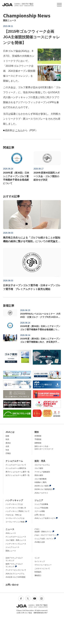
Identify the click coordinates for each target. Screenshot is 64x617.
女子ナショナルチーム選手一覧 (18, 475)
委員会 (8, 443)
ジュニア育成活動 (41, 508)
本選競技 (37, 436)
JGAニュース (11, 533)
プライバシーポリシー (43, 565)
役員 (7, 439)
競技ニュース (11, 551)
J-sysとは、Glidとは (13, 515)
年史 (7, 450)
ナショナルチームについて (16, 465)
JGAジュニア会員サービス (44, 518)
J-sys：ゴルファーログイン (45, 535)
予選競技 (37, 439)
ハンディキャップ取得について (18, 511)
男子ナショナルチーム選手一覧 (18, 472)
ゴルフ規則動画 (40, 479)
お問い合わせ (39, 515)
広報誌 (8, 453)
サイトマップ (39, 561)
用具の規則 (38, 475)
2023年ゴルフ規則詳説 (43, 489)
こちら (19, 130)
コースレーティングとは (15, 518)
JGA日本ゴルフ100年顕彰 (15, 577)
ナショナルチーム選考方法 (16, 468)
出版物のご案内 (40, 482)
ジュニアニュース (12, 547)
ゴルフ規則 (38, 468)
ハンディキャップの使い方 (16, 508)
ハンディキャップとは (14, 504)
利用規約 (37, 572)
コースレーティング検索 (15, 522)
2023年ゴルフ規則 (41, 486)
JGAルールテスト (41, 493)
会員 (7, 446)
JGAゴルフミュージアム (15, 574)
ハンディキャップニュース (16, 544)
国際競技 (37, 443)
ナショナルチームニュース (16, 537)
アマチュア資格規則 (42, 472)
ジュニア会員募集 (41, 504)
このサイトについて (42, 568)
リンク (37, 558)
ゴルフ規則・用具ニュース (16, 540)
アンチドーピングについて (16, 570)
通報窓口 (37, 575)
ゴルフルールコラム (42, 465)
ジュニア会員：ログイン (43, 539)
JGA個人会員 (39, 542)
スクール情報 (39, 511)
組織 (7, 436)
